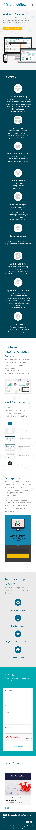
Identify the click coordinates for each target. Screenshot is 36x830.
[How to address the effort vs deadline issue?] (18, 784)
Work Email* (8, 705)
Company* (8, 712)
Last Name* (8, 698)
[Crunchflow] (14, 5)
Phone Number (9, 720)
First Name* (8, 690)
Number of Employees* (12, 727)
